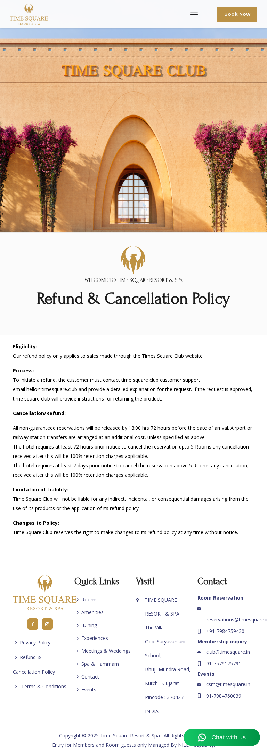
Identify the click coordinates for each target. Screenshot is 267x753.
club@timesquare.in (228, 652)
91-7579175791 (223, 663)
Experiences (94, 638)
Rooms (89, 599)
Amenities (92, 612)
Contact (90, 676)
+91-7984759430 (225, 631)
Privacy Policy (35, 642)
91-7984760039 (223, 695)
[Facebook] (33, 624)
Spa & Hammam (100, 663)
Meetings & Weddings (106, 651)
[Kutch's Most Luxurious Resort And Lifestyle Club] (29, 14)
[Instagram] (47, 624)
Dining (89, 625)
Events (88, 689)
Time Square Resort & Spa (130, 735)
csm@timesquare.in (228, 684)
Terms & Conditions (43, 686)
